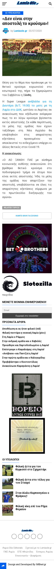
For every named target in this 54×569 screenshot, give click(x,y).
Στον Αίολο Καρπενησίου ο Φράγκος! (32, 494)
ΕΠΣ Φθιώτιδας (25, 551)
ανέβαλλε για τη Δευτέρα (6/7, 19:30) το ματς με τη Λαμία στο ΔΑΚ (27, 105)
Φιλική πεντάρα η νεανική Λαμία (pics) (24, 332)
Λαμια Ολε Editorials (12, 547)
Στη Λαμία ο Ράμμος (13, 337)
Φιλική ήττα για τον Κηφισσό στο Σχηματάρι (30, 468)
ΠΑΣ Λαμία (9, 551)
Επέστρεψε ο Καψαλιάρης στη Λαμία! (23, 349)
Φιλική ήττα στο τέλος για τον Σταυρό (32, 481)
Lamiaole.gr (20, 30)
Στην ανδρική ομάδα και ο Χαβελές (22, 341)
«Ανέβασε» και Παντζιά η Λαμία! (20, 353)
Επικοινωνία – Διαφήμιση (28, 555)
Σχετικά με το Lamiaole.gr (39, 547)
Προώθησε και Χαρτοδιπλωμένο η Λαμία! (25, 345)
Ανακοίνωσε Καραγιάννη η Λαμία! (21, 366)
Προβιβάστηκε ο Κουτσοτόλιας (20, 361)
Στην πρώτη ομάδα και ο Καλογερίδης (23, 357)
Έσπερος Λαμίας (44, 551)
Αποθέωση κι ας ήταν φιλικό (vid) (21, 328)
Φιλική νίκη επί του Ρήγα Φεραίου (31, 508)
